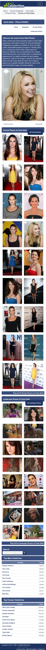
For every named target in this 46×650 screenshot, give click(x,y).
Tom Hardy (5, 575)
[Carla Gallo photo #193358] (33, 149)
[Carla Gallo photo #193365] (12, 147)
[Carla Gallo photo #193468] (12, 481)
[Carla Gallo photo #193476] (12, 376)
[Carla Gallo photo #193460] (12, 448)
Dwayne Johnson (7, 566)
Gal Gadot (5, 617)
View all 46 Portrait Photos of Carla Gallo (28, 393)
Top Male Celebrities (13, 558)
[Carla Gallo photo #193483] (12, 347)
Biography (25, 27)
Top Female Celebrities (14, 600)
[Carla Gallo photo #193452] (33, 206)
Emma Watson (7, 626)
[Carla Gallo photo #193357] (12, 291)
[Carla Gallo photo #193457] (33, 465)
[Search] (24, 552)
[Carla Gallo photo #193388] (33, 414)
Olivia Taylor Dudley (8, 607)
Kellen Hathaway (7, 581)
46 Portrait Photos (35, 132)
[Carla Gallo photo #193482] (12, 431)
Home (16, 27)
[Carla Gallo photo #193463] (33, 498)
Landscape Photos (36, 31)
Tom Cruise (6, 569)
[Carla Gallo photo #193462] (12, 465)
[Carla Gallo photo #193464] (33, 515)
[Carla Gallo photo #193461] (12, 262)
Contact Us (41, 649)
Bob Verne (5, 572)
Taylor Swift (6, 632)
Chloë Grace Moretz (8, 620)
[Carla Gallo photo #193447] (33, 431)
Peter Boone (6, 591)
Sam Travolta (6, 578)
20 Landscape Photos (34, 403)
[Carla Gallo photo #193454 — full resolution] (23, 95)
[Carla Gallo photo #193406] (33, 347)
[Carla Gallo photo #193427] (12, 411)
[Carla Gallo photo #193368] (12, 319)
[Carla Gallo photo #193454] (33, 234)
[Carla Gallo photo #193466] (33, 262)
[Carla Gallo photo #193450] (33, 532)
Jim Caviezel (6, 587)
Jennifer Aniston (7, 629)
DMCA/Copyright (31, 649)
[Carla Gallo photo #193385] (33, 291)
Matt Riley (5, 594)
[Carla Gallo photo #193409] (33, 177)
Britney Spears (7, 635)
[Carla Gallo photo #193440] (12, 234)
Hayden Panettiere (8, 613)
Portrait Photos (37, 27)
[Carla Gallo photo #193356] (12, 206)
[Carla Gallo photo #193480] (12, 515)
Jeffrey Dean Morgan (9, 584)
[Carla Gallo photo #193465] (12, 532)
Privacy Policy (21, 649)
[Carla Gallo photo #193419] (12, 177)
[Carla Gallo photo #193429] (33, 481)
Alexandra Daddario (8, 623)
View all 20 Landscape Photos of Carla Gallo (27, 543)
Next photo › (39, 124)
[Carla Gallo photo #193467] (33, 448)
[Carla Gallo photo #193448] (33, 319)
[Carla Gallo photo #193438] (33, 376)
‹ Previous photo (8, 124)
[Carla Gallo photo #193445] (12, 498)
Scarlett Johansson (8, 610)
